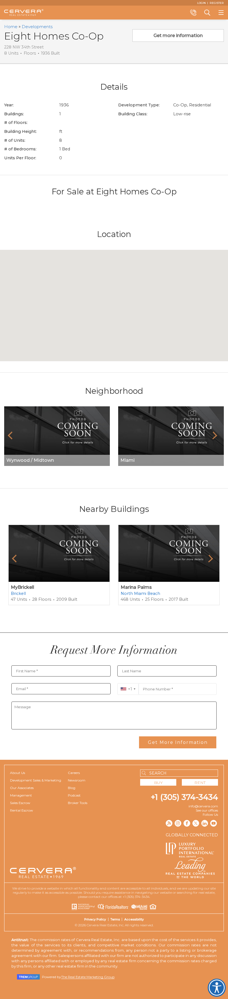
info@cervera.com (203, 806)
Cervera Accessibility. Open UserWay (217, 988)
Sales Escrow (20, 803)
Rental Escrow (21, 810)
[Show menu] (221, 12)
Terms (115, 919)
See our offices (207, 810)
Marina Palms (136, 587)
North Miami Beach (140, 593)
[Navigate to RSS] (169, 823)
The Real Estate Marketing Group (88, 977)
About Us (17, 773)
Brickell (18, 593)
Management (21, 795)
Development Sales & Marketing (35, 780)
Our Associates (22, 788)
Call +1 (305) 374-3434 (193, 12)
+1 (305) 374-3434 (184, 797)
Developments (37, 26)
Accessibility (134, 919)
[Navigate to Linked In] (204, 823)
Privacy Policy (95, 919)
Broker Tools (77, 803)
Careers (74, 773)
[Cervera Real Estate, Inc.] (23, 12)
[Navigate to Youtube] (213, 823)
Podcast (74, 795)
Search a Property (207, 12)
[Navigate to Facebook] (187, 823)
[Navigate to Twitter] (195, 823)
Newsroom (76, 780)
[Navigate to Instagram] (178, 823)
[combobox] (128, 689)
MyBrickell (22, 587)
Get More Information (178, 742)
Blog (71, 788)
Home (11, 26)
